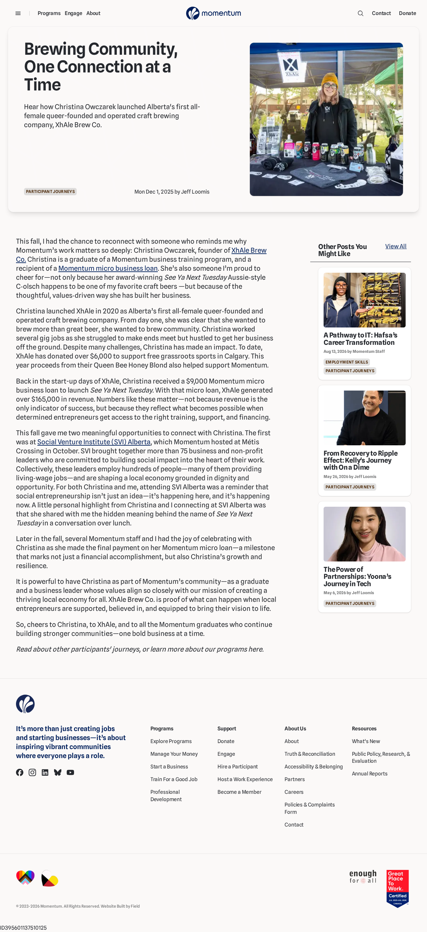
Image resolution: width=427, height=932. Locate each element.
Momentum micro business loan (108, 268)
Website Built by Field (120, 906)
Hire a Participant (238, 766)
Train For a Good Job (173, 779)
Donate (407, 13)
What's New (366, 741)
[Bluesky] (57, 772)
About (93, 13)
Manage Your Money (174, 754)
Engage (73, 13)
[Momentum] (213, 13)
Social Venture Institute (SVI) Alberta (93, 442)
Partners (295, 779)
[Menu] (18, 13)
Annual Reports (370, 773)
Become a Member (240, 792)
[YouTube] (70, 772)
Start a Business (169, 766)
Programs (49, 13)
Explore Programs (171, 741)
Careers (294, 792)
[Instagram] (32, 772)
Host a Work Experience (245, 779)
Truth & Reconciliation (310, 754)
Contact (381, 13)
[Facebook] (19, 772)
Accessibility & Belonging (314, 766)
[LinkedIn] (45, 772)
